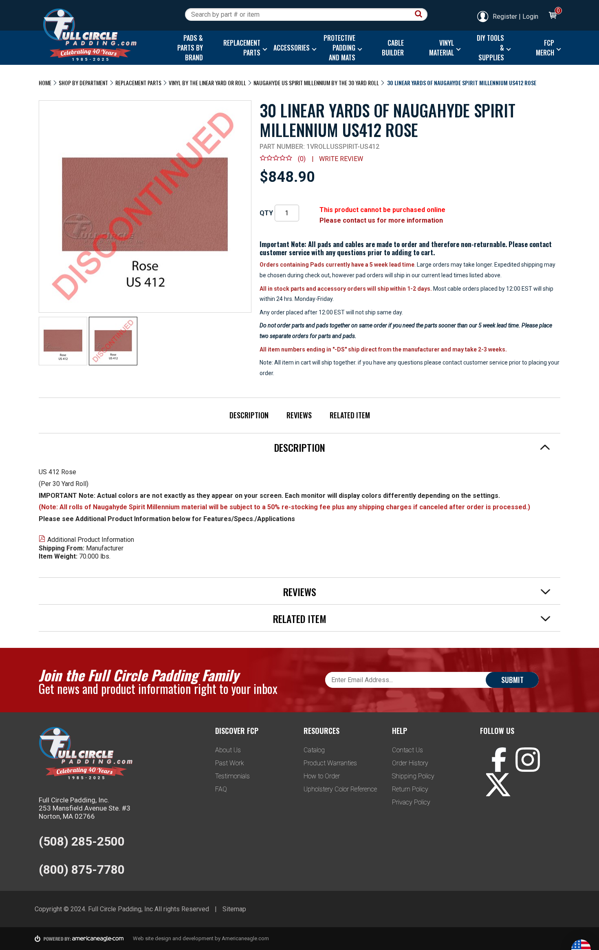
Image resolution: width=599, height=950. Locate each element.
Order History (410, 763)
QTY (266, 213)
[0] (552, 16)
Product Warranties (330, 763)
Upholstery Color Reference (340, 789)
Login (530, 16)
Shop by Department (83, 82)
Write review (341, 159)
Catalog (314, 750)
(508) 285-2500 (82, 841)
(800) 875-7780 (82, 869)
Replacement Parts (138, 82)
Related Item (350, 415)
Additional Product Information (90, 539)
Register (505, 16)
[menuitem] (188, 48)
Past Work (229, 763)
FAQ (221, 789)
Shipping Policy (413, 776)
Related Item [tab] (299, 618)
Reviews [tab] (299, 591)
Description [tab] (299, 447)
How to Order (322, 776)
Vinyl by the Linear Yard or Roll (207, 82)
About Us (228, 750)
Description (249, 415)
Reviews (299, 415)
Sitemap (234, 909)
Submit (512, 679)
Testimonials (232, 776)
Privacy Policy (411, 802)
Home (45, 82)
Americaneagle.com (245, 938)
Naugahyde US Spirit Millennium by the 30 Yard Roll (316, 82)
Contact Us (407, 750)
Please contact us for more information (381, 220)
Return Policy (410, 789)
